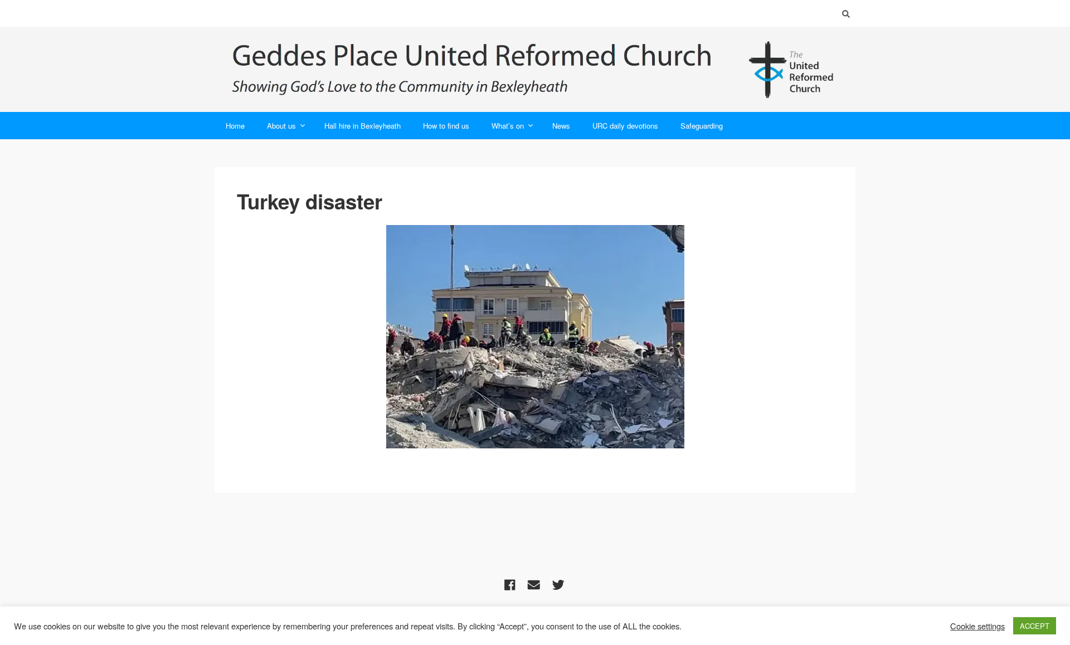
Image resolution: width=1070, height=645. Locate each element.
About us (281, 125)
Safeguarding (701, 125)
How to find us (446, 125)
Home (235, 125)
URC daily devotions (625, 125)
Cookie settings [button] (977, 626)
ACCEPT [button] (1034, 625)
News (561, 125)
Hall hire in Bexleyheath (362, 125)
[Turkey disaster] (535, 336)
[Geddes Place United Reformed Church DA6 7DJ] (535, 69)
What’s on (508, 125)
